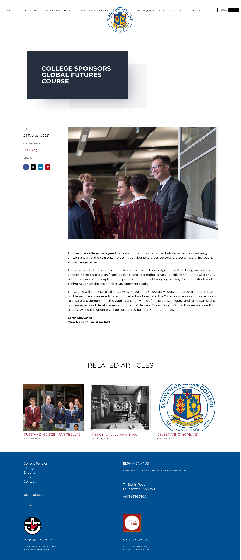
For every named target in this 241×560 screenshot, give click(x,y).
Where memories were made (113, 434)
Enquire (29, 472)
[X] (33, 167)
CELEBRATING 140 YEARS (177, 434)
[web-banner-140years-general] (120, 8)
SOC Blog (30, 150)
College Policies (35, 463)
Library (29, 468)
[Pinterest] (47, 167)
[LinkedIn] (40, 167)
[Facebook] (26, 167)
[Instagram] (30, 504)
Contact (30, 481)
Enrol (28, 477)
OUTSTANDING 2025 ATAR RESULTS (51, 434)
